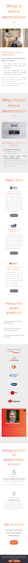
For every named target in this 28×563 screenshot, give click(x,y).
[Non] (26, 559)
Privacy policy (17, 561)
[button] (14, 322)
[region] (14, 423)
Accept (10, 561)
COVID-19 (10, 286)
